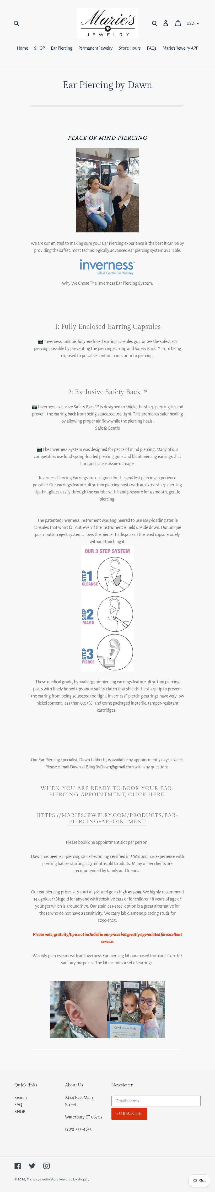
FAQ (18, 1104)
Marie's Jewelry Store (42, 1179)
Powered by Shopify (74, 1179)
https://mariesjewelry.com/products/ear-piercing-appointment (107, 818)
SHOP (19, 1112)
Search (20, 1097)
